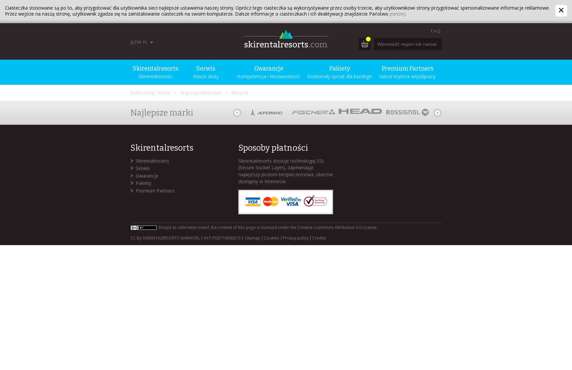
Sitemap (252, 238)
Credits (319, 238)
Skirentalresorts (152, 161)
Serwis (143, 168)
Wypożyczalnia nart (201, 92)
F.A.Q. (436, 31)
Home (163, 92)
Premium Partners (155, 190)
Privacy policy (296, 238)
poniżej (397, 14)
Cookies (271, 238)
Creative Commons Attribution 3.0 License (337, 227)
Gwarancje (147, 176)
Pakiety (143, 183)
